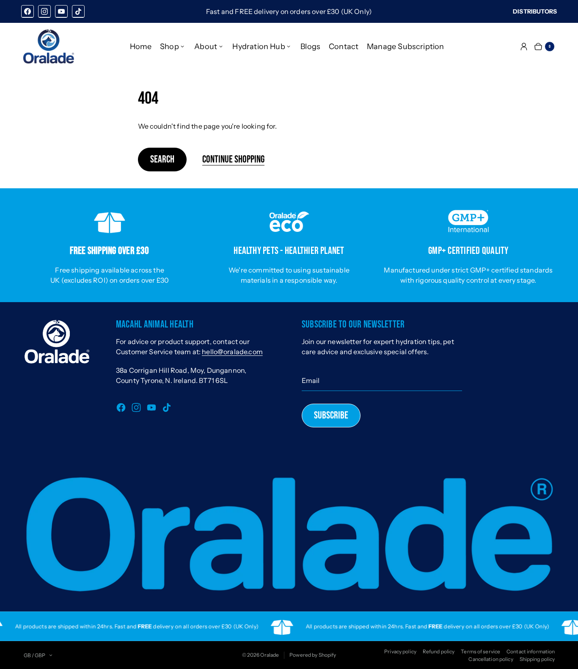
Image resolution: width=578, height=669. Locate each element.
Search (162, 159)
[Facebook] (27, 11)
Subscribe (331, 415)
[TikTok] (78, 11)
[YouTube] (61, 11)
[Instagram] (44, 11)
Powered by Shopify (312, 655)
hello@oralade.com (232, 351)
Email (311, 380)
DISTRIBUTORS (535, 11)
